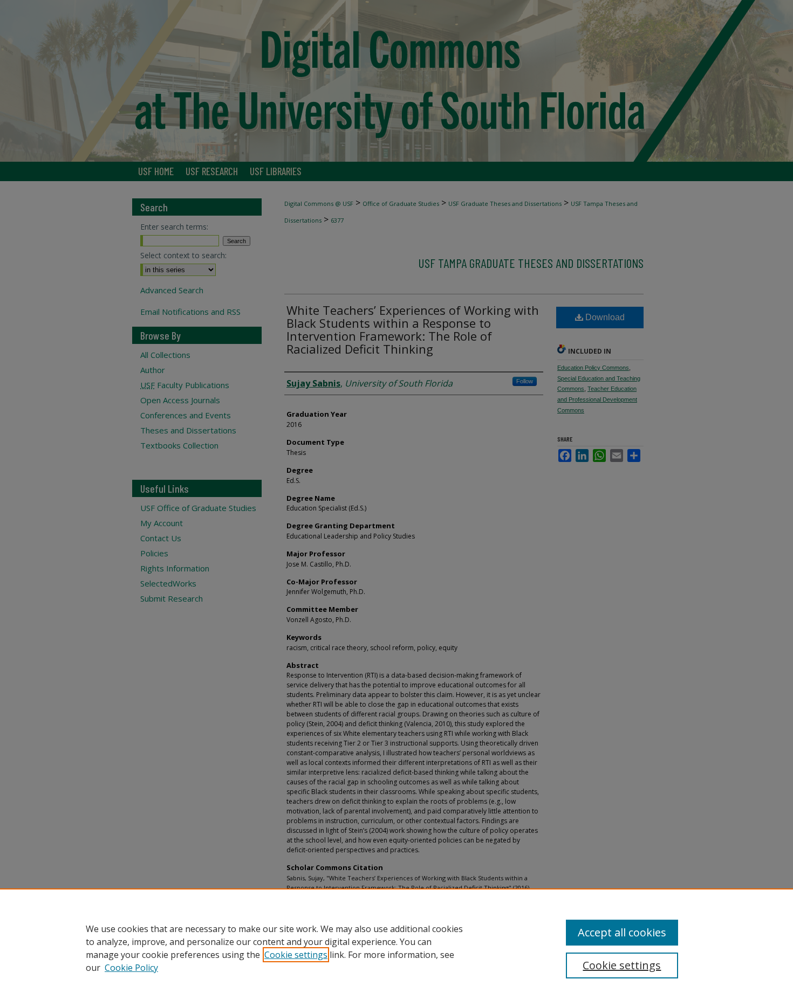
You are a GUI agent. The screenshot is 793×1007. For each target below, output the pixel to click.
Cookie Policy (131, 968)
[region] (396, 947)
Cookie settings (295, 955)
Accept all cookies (622, 932)
